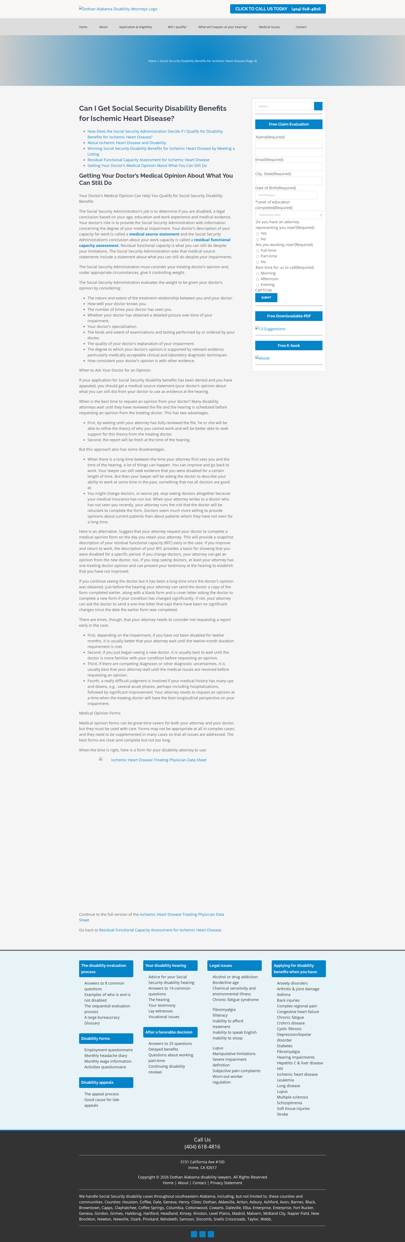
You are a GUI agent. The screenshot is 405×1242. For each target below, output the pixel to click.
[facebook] (194, 1234)
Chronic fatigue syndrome (236, 999)
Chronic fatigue (290, 1017)
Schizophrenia (289, 1102)
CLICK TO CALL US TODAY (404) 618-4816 (278, 8)
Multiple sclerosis (292, 1097)
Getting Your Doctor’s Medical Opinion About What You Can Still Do (147, 165)
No (263, 238)
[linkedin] (211, 1234)
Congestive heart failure (298, 1011)
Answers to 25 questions (170, 1043)
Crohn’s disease (291, 1023)
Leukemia (285, 1079)
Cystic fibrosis (289, 1028)
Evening (268, 284)
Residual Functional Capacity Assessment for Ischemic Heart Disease (148, 159)
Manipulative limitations (234, 1053)
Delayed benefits (163, 1049)
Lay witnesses (160, 1010)
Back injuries (288, 1000)
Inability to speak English (235, 1032)
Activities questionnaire (105, 1066)
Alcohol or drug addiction (235, 976)
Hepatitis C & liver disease (300, 1062)
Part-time (269, 255)
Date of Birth (275, 187)
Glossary (92, 1023)
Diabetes (285, 1045)
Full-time (268, 250)
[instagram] (202, 1234)
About (183, 1182)
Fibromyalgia (224, 1009)
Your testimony (162, 1005)
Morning (268, 273)
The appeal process (101, 1093)
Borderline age (226, 982)
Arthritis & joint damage (298, 988)
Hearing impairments (296, 1057)
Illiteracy (220, 1015)
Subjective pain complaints (237, 1070)
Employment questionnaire (108, 1049)
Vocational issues (164, 1016)
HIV (280, 1068)
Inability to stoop (228, 1037)
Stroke (282, 1114)
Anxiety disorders (292, 983)
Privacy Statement (226, 1182)
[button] (319, 26)
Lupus (218, 1047)
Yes (264, 233)
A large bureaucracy (102, 1017)
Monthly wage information (107, 1061)
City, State (273, 173)
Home (152, 61)
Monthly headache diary (105, 1055)
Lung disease (288, 1085)
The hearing (159, 999)
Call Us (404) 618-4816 (202, 1143)
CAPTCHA (263, 290)
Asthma (283, 994)
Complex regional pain (297, 1005)
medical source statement (154, 234)
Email (269, 159)
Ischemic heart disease (297, 1074)
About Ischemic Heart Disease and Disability (127, 142)
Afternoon (269, 278)
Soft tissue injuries (293, 1108)
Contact (199, 1182)
